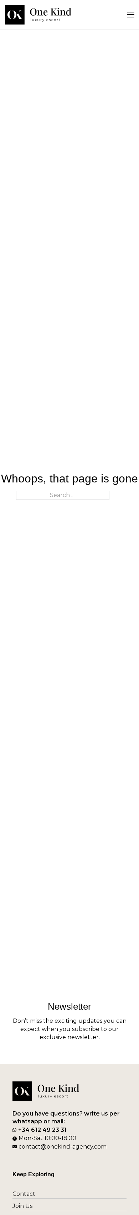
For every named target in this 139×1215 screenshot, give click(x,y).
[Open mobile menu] (130, 14)
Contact (23, 1193)
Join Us (22, 1206)
